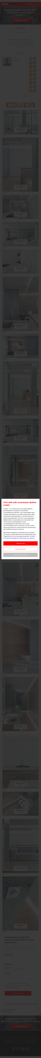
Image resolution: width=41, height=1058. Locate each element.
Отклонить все (20, 549)
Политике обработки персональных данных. (19, 538)
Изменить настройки (20, 555)
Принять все (20, 543)
